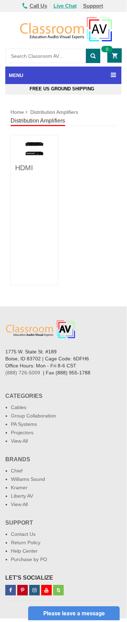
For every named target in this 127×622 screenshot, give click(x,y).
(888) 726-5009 (22, 372)
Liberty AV (22, 496)
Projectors (22, 432)
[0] (116, 56)
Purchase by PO (29, 559)
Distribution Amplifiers (54, 112)
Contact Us (23, 534)
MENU (16, 75)
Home (17, 112)
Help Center (24, 551)
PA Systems (24, 424)
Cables (18, 407)
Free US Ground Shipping (63, 88)
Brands (17, 459)
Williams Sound (28, 479)
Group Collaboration (33, 416)
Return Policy (25, 542)
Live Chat (65, 6)
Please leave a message (74, 613)
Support (93, 6)
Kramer (19, 487)
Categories (24, 396)
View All (19, 441)
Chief (17, 471)
